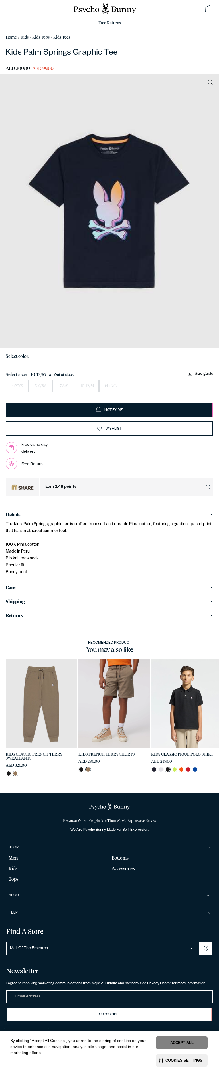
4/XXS (17, 386)
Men (13, 858)
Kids (25, 37)
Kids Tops (41, 37)
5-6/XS (40, 386)
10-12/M (87, 386)
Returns (14, 615)
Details (13, 515)
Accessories (123, 868)
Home (11, 37)
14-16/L (111, 386)
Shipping (15, 601)
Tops (14, 879)
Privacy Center (159, 984)
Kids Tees (61, 37)
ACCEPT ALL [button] (182, 1043)
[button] (182, 1060)
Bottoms (120, 858)
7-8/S (64, 386)
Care (10, 587)
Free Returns (109, 23)
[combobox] (102, 948)
